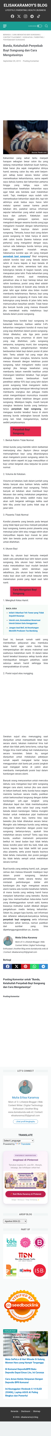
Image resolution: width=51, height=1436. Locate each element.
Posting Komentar (31, 61)
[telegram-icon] (32, 16)
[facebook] (7, 966)
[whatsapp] (34, 966)
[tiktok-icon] (39, 16)
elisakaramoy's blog (25, 5)
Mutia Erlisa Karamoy (25, 1097)
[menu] (6, 26)
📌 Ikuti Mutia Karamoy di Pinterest (25, 1194)
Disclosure (25, 1411)
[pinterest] (25, 966)
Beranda (14, 1411)
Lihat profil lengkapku (25, 1121)
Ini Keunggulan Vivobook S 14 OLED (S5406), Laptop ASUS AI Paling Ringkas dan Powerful (23, 1392)
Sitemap (36, 1411)
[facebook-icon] (12, 16)
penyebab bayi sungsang (16, 256)
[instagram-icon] (25, 16)
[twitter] (16, 966)
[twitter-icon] (19, 16)
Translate (25, 1144)
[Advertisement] (25, 91)
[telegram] (43, 966)
